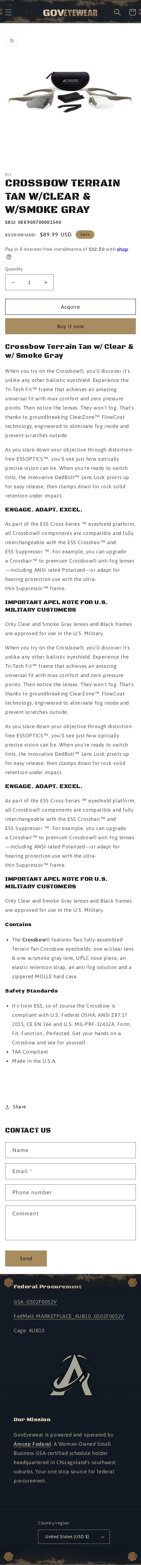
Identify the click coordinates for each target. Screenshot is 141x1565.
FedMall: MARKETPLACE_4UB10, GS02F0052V (69, 1316)
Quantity (14, 269)
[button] (8, 12)
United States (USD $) (67, 1536)
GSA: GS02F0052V (35, 1302)
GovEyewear (56, 1562)
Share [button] (19, 1106)
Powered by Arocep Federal (86, 1562)
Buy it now (70, 326)
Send (26, 1258)
